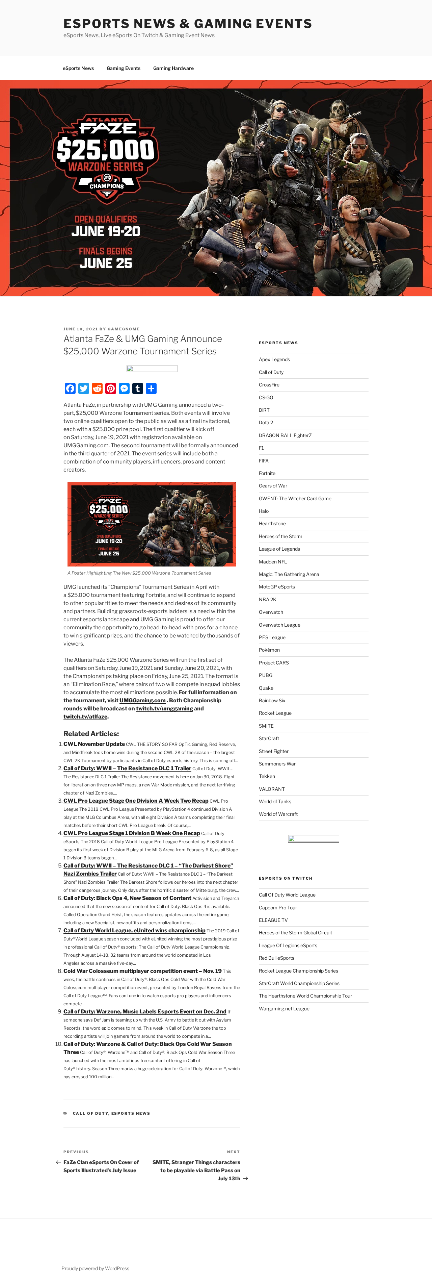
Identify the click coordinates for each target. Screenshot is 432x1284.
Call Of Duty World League (287, 895)
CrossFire (269, 384)
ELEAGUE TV (273, 920)
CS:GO (266, 397)
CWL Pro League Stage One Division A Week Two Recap (136, 801)
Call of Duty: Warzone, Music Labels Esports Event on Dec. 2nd (144, 1011)
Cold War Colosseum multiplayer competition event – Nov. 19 (142, 971)
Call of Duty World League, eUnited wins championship (134, 930)
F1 (261, 448)
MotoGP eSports (277, 586)
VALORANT (272, 789)
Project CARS (274, 662)
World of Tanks (275, 801)
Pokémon (269, 650)
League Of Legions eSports (288, 945)
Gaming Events (123, 68)
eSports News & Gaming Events (188, 23)
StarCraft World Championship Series (299, 983)
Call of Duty (90, 1113)
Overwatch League (279, 625)
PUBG (265, 675)
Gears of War (273, 485)
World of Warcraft (278, 814)
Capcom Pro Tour (278, 907)
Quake (266, 688)
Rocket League (275, 713)
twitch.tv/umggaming (164, 708)
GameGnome (124, 329)
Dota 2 (266, 422)
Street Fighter (274, 751)
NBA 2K (267, 599)
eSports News (78, 68)
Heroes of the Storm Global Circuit (295, 932)
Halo (264, 511)
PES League (272, 637)
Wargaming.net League (284, 1008)
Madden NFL (273, 561)
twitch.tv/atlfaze (85, 716)
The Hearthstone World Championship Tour (305, 996)
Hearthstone (272, 523)
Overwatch (271, 612)
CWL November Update (94, 744)
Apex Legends (274, 359)
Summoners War (277, 763)
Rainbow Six (272, 700)
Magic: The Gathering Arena (289, 574)
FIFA (264, 460)
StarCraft (269, 738)
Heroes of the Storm (280, 536)
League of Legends (279, 549)
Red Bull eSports (276, 958)
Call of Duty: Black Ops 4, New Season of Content (127, 898)
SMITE (266, 726)
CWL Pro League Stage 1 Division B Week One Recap (131, 833)
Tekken (267, 776)
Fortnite (267, 473)
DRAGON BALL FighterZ (285, 435)
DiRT (264, 410)
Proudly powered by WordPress (95, 1268)
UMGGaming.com (142, 700)
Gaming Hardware (173, 68)
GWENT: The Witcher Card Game (295, 498)
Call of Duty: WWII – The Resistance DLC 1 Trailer (127, 768)
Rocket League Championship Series (298, 971)
